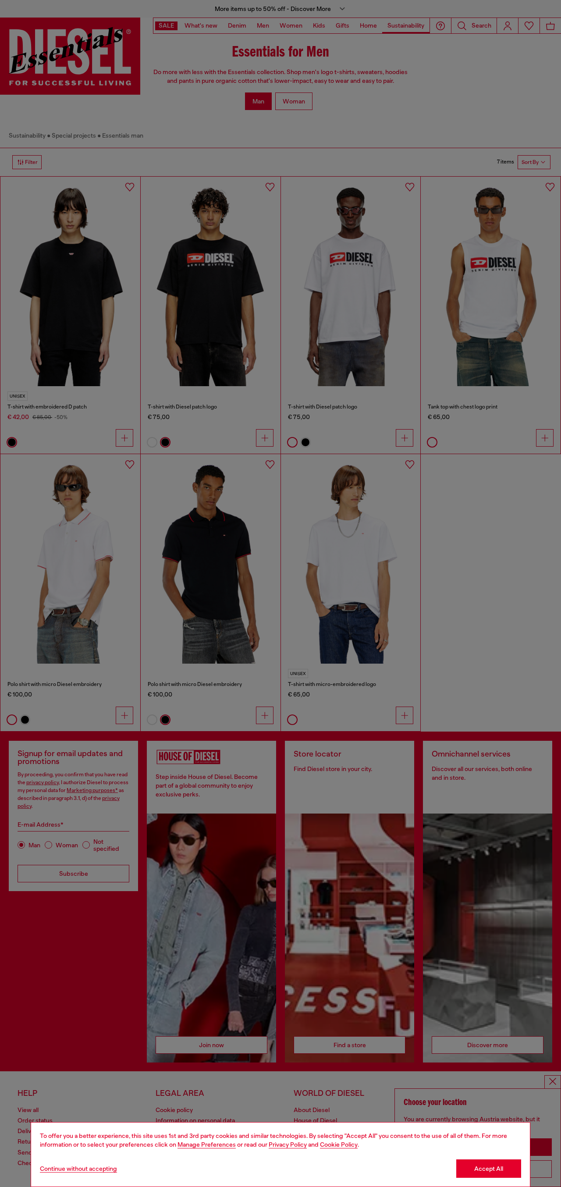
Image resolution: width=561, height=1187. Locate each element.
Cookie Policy (339, 1144)
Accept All (488, 1168)
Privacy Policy (288, 1144)
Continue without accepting (78, 1168)
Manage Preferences (207, 1144)
